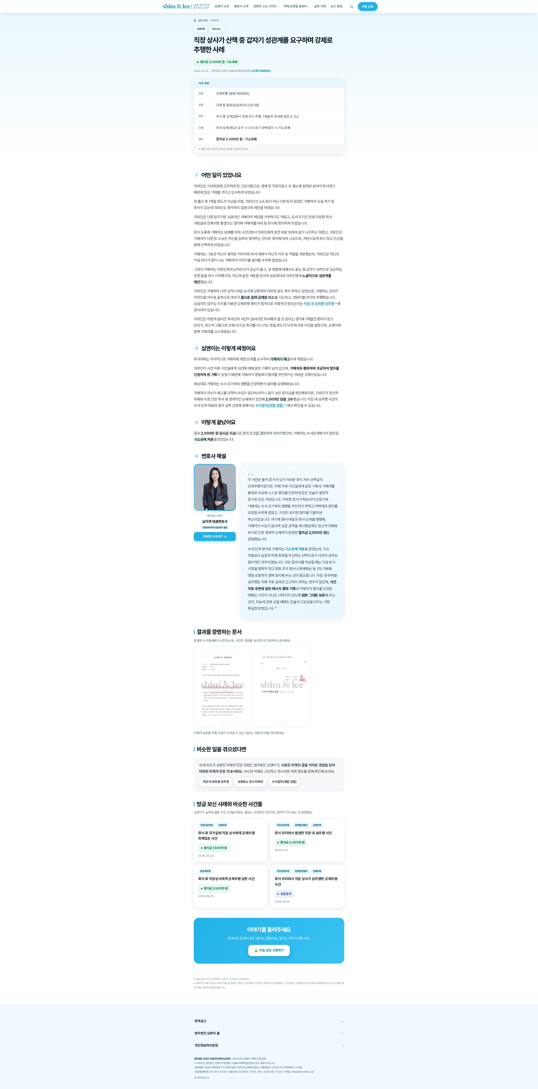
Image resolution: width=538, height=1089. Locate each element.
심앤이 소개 (222, 6)
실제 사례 (320, 6)
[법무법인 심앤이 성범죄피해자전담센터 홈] (186, 6)
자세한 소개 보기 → (214, 536)
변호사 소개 (241, 6)
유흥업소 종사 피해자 (250, 782)
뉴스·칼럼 (336, 6)
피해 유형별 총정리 (295, 6)
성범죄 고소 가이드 (265, 6)
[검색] (351, 6)
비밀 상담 (367, 6)
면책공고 (269, 1021)
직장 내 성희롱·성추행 (319, 303)
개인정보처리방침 (269, 1045)
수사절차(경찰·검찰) (269, 405)
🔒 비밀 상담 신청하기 (269, 950)
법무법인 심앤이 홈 (269, 1033)
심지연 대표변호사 (261, 70)
